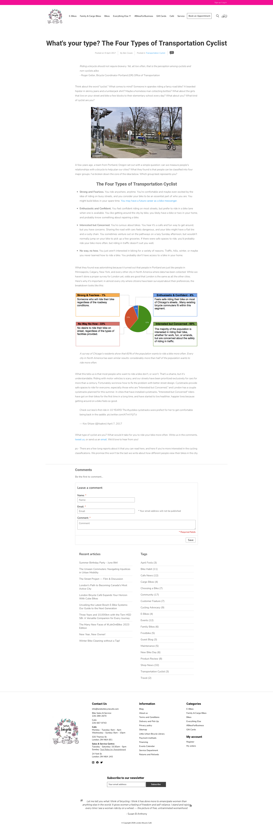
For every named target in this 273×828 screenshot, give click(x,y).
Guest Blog (149, 639)
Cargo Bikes (149, 582)
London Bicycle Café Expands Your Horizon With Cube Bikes (103, 596)
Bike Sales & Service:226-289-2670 (101, 714)
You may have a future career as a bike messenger (149, 200)
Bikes (107, 16)
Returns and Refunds (149, 754)
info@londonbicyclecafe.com (105, 708)
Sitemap (143, 729)
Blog (141, 708)
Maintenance (150, 646)
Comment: (84, 518)
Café (172, 16)
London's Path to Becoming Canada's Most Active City (103, 587)
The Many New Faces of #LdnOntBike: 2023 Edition (104, 626)
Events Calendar (147, 746)
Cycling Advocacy (152, 607)
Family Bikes (150, 626)
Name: (81, 495)
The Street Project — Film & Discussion (101, 579)
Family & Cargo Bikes (90, 16)
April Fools (149, 562)
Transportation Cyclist (155, 53)
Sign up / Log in (221, 2)
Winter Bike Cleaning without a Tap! (99, 640)
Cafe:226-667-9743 (99, 721)
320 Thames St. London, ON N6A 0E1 (102, 738)
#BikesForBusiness (144, 16)
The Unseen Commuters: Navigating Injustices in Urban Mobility (104, 570)
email (104, 439)
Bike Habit (149, 569)
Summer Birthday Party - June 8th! (98, 562)
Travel (146, 678)
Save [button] (190, 540)
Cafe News (149, 575)
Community (150, 594)
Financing (143, 742)
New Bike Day (151, 652)
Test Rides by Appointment (113, 749)
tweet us (80, 439)
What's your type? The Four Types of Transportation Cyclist (136, 43)
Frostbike (148, 633)
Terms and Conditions (149, 717)
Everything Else (193, 721)
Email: (81, 506)
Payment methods (147, 738)
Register (190, 741)
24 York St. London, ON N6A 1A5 (102, 755)
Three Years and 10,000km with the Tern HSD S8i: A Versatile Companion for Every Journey (105, 616)
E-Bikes (72, 16)
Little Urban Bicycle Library (152, 733)
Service (181, 16)
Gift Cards (161, 16)
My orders (191, 745)
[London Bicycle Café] (55, 16)
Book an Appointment (199, 15)
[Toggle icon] (218, 15)
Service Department (148, 750)
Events (147, 620)
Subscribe (156, 784)
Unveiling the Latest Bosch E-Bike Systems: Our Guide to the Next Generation (103, 606)
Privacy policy (145, 725)
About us (143, 713)
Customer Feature (153, 601)
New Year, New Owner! (92, 634)
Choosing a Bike (152, 588)
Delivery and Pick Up (149, 721)
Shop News (150, 665)
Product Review (151, 658)
